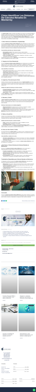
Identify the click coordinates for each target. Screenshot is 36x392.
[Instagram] (19, 211)
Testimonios (18, 9)
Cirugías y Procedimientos (9, 9)
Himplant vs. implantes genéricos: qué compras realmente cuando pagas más (16, 232)
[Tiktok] (18, 211)
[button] (31, 9)
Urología (27, 26)
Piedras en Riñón (28, 25)
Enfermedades (3, 9)
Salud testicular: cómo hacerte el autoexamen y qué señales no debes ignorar (16, 234)
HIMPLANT (25, 9)
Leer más (4, 300)
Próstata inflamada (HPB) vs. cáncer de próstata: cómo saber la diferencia (15, 231)
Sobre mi (14, 9)
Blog (22, 9)
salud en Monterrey (31, 200)
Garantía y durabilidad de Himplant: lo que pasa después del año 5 (14, 233)
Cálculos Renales (25, 200)
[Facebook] (16, 211)
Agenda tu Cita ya (18, 225)
